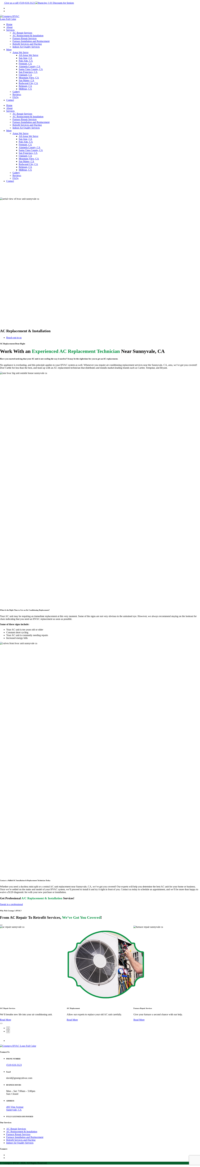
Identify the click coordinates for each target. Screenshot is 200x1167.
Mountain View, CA (29, 77)
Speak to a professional (11, 904)
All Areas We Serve (28, 55)
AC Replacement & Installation (27, 35)
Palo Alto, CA (26, 60)
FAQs (15, 97)
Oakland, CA (25, 75)
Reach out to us (14, 337)
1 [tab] (8, 1028)
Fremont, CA (25, 63)
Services (10, 30)
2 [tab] (8, 1031)
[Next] (1, 1023)
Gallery (16, 91)
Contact (10, 100)
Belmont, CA (25, 86)
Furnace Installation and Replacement (31, 41)
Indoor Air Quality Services (26, 46)
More (9, 49)
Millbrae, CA (25, 89)
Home (9, 24)
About (9, 27)
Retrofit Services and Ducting (27, 44)
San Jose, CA (25, 58)
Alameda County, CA (29, 66)
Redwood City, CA (28, 83)
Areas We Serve (20, 52)
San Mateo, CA (26, 80)
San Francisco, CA (28, 72)
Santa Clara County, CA (31, 69)
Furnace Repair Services (24, 38)
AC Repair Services (22, 32)
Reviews (16, 94)
